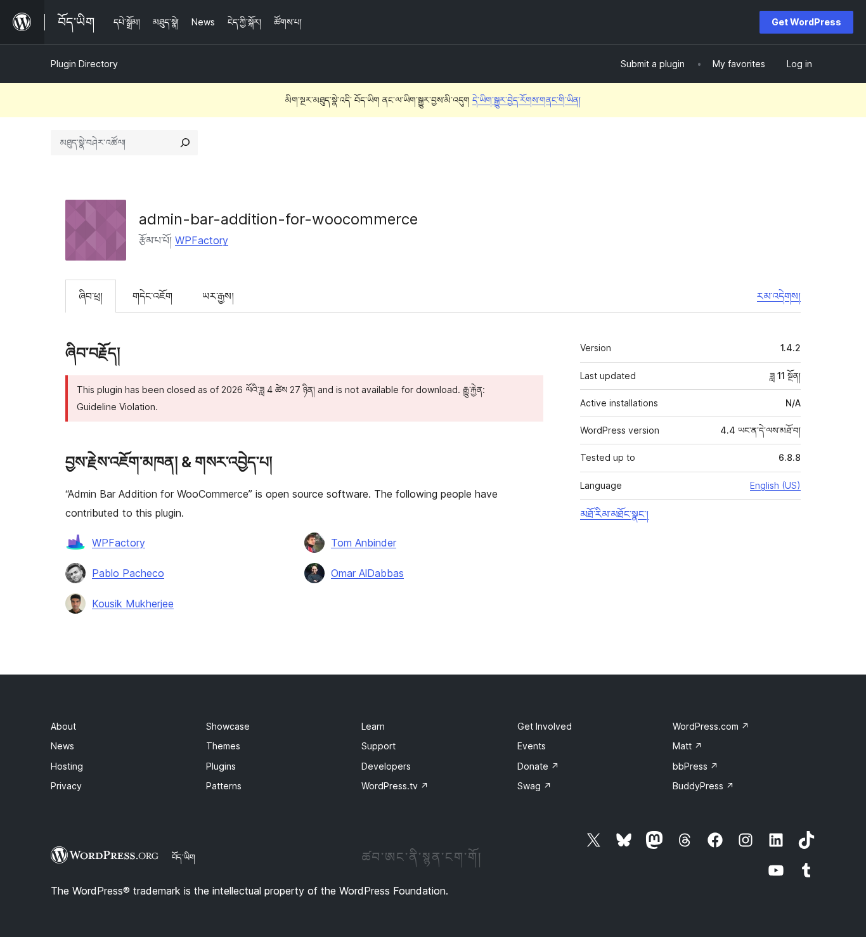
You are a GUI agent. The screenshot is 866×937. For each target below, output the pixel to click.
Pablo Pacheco (128, 573)
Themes (223, 745)
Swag (534, 785)
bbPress (695, 766)
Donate (538, 766)
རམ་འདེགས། (779, 296)
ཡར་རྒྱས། (218, 296)
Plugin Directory (84, 63)
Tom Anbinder (363, 542)
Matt (687, 745)
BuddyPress (703, 785)
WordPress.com (711, 726)
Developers (386, 766)
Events (531, 745)
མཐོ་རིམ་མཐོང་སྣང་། (614, 514)
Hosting (67, 766)
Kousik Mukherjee (133, 603)
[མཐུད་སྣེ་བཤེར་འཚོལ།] (185, 142)
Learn (373, 726)
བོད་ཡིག (183, 857)
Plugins (221, 766)
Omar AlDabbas (367, 573)
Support (378, 745)
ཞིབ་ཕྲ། (91, 296)
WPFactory (201, 240)
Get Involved (544, 726)
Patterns (224, 785)
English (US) (775, 485)
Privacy (66, 785)
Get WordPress (806, 21)
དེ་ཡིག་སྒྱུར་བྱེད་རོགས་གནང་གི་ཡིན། (526, 99)
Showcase (228, 726)
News (62, 745)
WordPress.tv (395, 785)
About (63, 726)
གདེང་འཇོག (152, 296)
